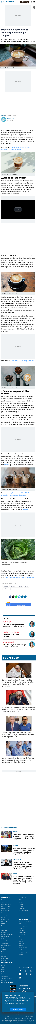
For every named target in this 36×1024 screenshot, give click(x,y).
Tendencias (4, 943)
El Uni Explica (5, 910)
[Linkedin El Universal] (20, 977)
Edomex (21, 899)
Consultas (4, 960)
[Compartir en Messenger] (19, 596)
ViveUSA (21, 943)
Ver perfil (10, 120)
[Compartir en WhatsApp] (16, 596)
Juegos (21, 945)
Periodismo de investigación (5, 907)
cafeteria (6, 588)
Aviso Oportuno (23, 926)
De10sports (22, 939)
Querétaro (22, 908)
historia (25, 510)
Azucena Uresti (8, 642)
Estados (3, 923)
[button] (24, 2)
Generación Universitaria (22, 933)
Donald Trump (5, 919)
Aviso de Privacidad (20, 1003)
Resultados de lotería (23, 953)
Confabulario (5, 941)
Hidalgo (21, 906)
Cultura (3, 938)
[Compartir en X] (13, 596)
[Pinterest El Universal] (31, 974)
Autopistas (4, 958)
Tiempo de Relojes (6, 978)
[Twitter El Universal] (31, 971)
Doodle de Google (16, 586)
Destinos (4, 956)
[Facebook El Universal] (25, 971)
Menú (3, 115)
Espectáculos (5, 936)
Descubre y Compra (25, 921)
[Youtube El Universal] (20, 974)
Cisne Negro (4, 980)
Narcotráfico (5, 925)
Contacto (18, 1014)
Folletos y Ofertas (24, 924)
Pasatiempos (23, 947)
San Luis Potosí (23, 910)
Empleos (21, 928)
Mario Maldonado (9, 622)
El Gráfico (22, 937)
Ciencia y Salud (6, 945)
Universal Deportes (7, 934)
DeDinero (22, 941)
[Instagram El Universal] (26, 974)
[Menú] (34, 2)
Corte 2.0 (4, 902)
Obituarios (22, 930)
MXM (2, 947)
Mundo (3, 917)
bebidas (7, 465)
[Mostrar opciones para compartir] (34, 7)
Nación (3, 899)
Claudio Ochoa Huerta (11, 632)
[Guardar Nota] (25, 596)
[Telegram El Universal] (20, 971)
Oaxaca (21, 902)
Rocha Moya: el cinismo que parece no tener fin (15, 646)
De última (4, 954)
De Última (4, 971)
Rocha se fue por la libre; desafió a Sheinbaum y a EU (14, 626)
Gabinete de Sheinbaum (5, 914)
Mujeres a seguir (6, 904)
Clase (3, 965)
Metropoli (4, 921)
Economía (4, 932)
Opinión (6, 618)
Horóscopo (22, 950)
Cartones (4, 930)
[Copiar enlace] (22, 596)
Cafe (26, 586)
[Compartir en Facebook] (10, 596)
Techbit (3, 949)
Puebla (21, 904)
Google (6, 586)
